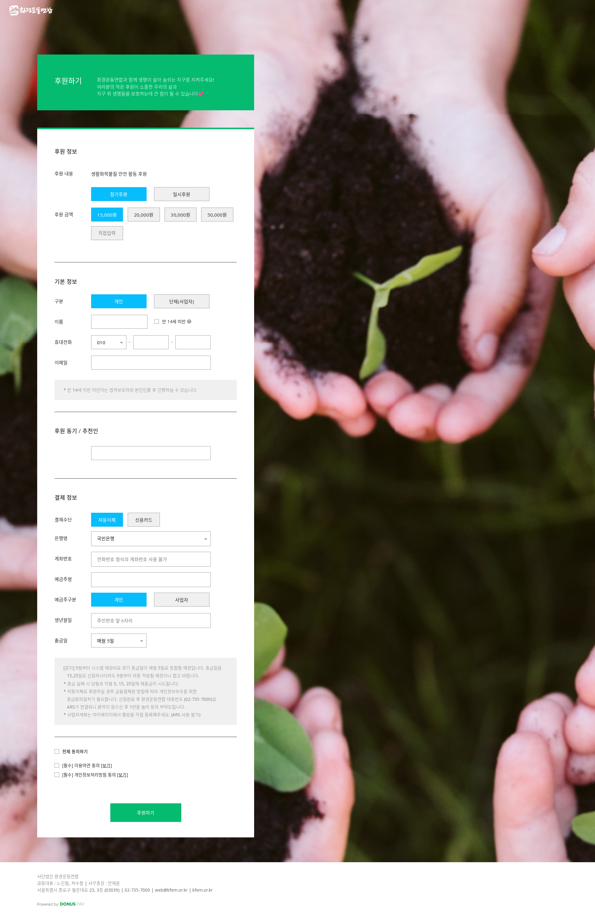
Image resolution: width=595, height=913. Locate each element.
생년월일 (63, 620)
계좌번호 (63, 558)
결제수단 (63, 519)
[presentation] (107, 233)
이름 (59, 321)
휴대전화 (63, 342)
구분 (59, 301)
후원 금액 (64, 214)
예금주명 (63, 579)
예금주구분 (65, 599)
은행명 (61, 538)
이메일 (61, 362)
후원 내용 (64, 173)
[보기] (106, 765)
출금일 (61, 640)
